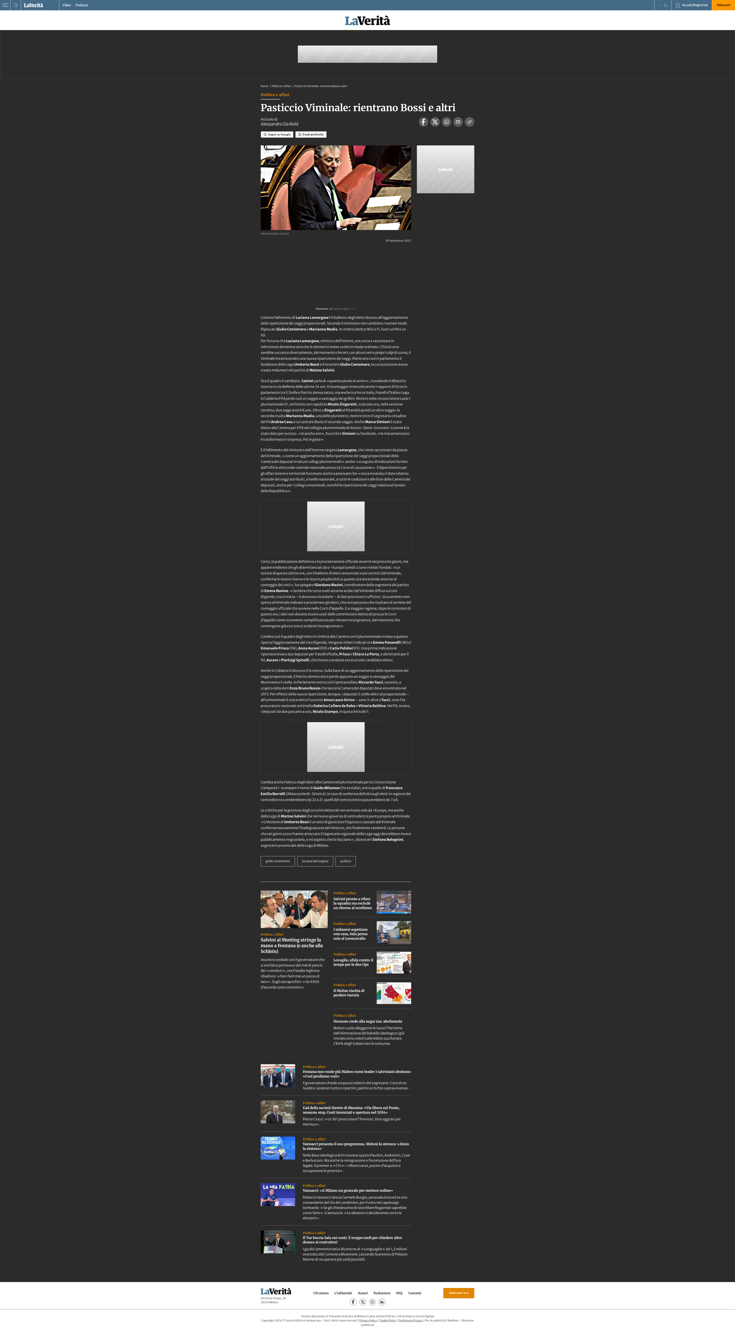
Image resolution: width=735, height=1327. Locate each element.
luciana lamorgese (315, 861)
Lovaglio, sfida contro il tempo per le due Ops (353, 962)
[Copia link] (469, 122)
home (264, 86)
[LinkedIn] (382, 1302)
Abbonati (723, 5)
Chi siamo (321, 1293)
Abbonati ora (459, 1293)
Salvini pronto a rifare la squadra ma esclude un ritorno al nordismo (352, 903)
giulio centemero (277, 861)
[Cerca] (16, 5)
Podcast (82, 5)
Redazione (382, 1293)
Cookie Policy (387, 1320)
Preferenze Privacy (411, 1320)
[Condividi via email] (458, 122)
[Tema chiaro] (659, 5)
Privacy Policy (368, 1320)
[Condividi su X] (435, 122)
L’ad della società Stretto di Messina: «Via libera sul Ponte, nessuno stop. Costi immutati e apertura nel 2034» (351, 1110)
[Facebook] (353, 1302)
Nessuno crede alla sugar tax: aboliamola (367, 1021)
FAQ (399, 1293)
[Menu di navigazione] (5, 5)
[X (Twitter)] (362, 1302)
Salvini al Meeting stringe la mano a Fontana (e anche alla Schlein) (292, 945)
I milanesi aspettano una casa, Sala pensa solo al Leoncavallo (350, 934)
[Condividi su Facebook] (423, 122)
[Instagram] (372, 1302)
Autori (363, 1293)
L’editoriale (343, 1293)
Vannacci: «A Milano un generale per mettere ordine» (348, 1190)
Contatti (414, 1293)
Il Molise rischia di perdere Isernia (348, 993)
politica (345, 861)
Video (66, 5)
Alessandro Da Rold (279, 124)
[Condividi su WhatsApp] (446, 122)
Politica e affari (282, 86)
